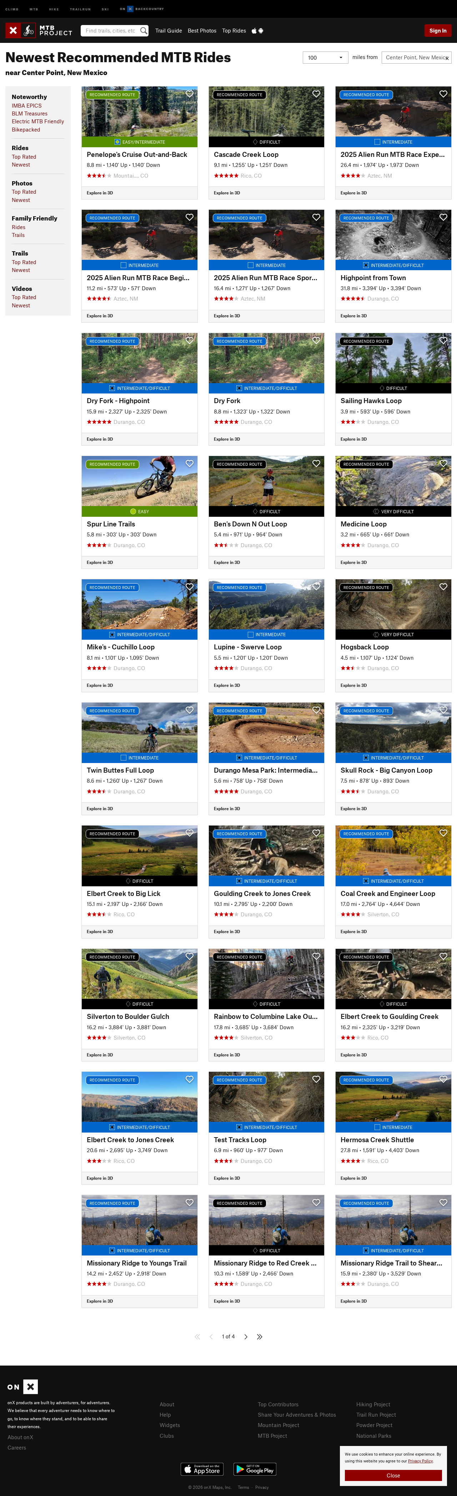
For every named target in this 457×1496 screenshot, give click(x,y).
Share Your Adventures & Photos (297, 1414)
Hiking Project (373, 1404)
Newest (21, 164)
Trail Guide (168, 30)
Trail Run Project (376, 1414)
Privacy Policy (420, 1461)
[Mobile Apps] (257, 30)
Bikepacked (26, 129)
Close (393, 1475)
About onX (20, 1437)
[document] (393, 1466)
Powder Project (374, 1425)
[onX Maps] (22, 1392)
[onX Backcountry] (142, 9)
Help (165, 1414)
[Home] (42, 30)
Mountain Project (278, 1425)
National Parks (373, 1435)
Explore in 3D (100, 192)
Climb (12, 8)
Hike (54, 8)
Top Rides (234, 30)
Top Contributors (278, 1404)
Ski (105, 8)
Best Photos (202, 30)
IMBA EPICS (27, 105)
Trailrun (80, 8)
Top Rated (24, 156)
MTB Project (272, 1435)
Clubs (167, 1435)
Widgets (170, 1425)
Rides (18, 227)
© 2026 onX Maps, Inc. (210, 1487)
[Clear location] (447, 57)
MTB (34, 8)
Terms (243, 1487)
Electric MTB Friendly (38, 121)
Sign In (438, 30)
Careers (16, 1447)
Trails (18, 235)
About (167, 1404)
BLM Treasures (29, 113)
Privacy (262, 1487)
